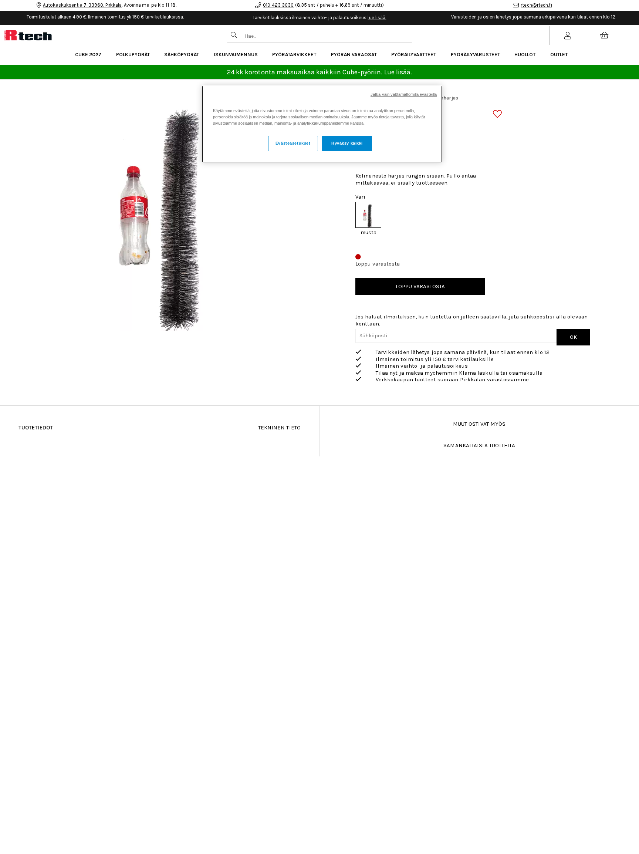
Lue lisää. (398, 72)
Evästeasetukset (293, 143)
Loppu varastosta (420, 286)
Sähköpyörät (181, 54)
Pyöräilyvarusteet (475, 54)
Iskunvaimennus (236, 54)
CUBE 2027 (88, 54)
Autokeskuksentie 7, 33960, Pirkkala (82, 5)
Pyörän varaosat (354, 54)
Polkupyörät (133, 54)
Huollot (524, 54)
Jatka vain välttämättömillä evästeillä (404, 94)
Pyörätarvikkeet (294, 54)
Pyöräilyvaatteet (413, 54)
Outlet (559, 54)
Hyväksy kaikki (347, 143)
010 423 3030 (278, 5)
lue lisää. (377, 17)
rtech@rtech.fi (536, 5)
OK (573, 337)
